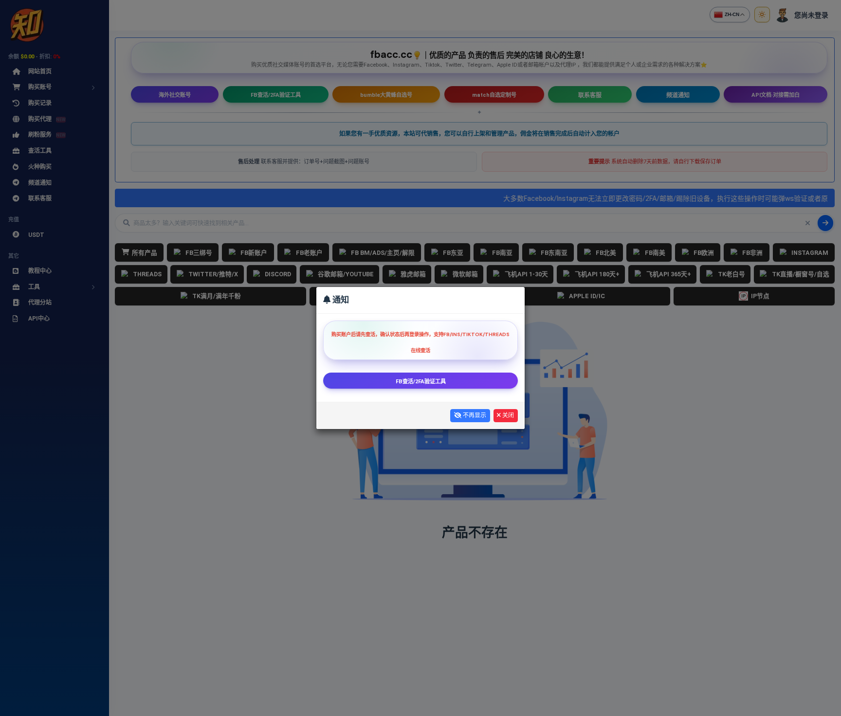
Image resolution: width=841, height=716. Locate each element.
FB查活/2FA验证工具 (421, 381)
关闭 (507, 415)
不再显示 (473, 415)
